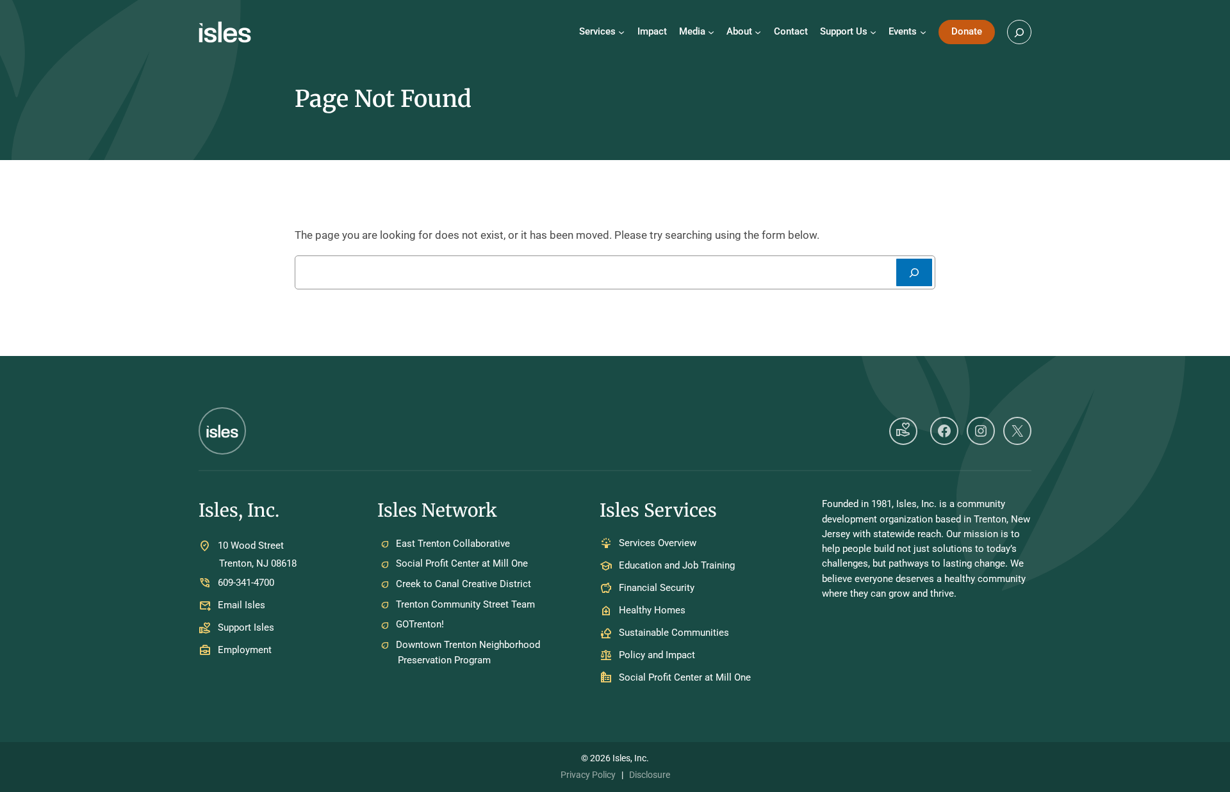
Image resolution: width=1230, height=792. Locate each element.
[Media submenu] (711, 32)
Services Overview (657, 543)
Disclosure (649, 775)
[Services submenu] (621, 32)
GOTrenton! (420, 624)
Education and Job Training (677, 566)
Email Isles (241, 605)
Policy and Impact (657, 655)
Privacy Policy (588, 775)
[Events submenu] (923, 32)
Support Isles (246, 627)
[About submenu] (758, 32)
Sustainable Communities (674, 633)
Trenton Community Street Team (465, 604)
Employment (245, 650)
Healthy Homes (652, 611)
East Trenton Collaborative (453, 543)
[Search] (914, 272)
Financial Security (656, 588)
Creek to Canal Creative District (463, 584)
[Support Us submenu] (873, 32)
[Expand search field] (1019, 32)
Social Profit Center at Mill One (462, 563)
